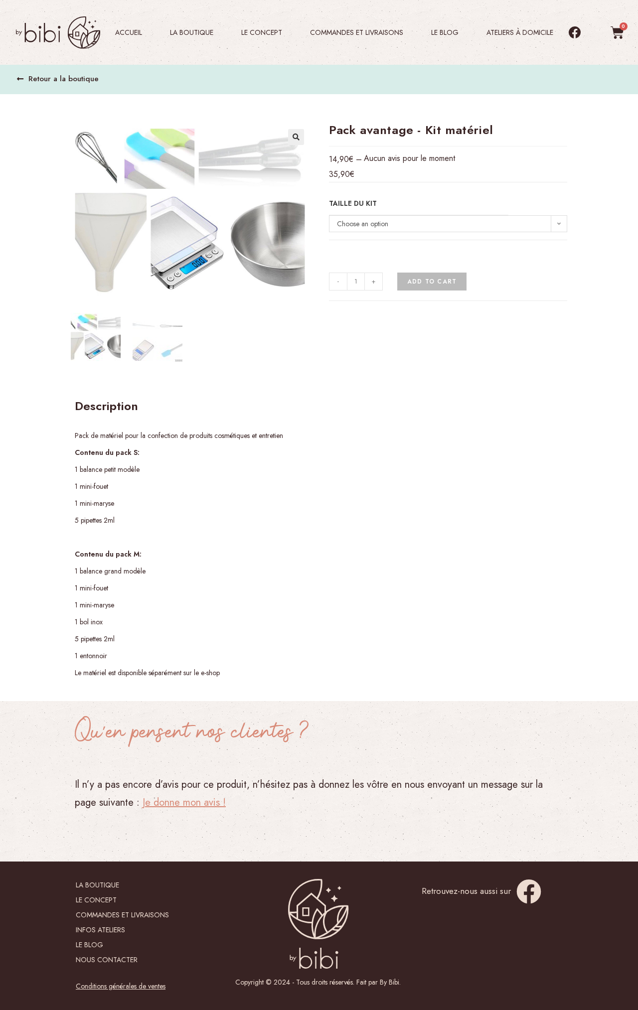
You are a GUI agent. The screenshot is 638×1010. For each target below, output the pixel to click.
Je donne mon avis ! (184, 802)
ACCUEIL (128, 32)
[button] (58, 79)
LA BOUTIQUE (97, 885)
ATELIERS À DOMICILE (519, 32)
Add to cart (432, 281)
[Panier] (617, 32)
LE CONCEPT (261, 32)
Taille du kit (353, 203)
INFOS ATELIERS (100, 930)
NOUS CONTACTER (107, 960)
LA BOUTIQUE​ (191, 32)
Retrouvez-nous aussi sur (466, 891)
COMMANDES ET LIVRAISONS (356, 32)
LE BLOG (445, 32)
